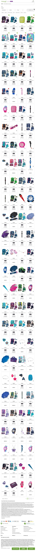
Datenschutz (14, 529)
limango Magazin (3, 529)
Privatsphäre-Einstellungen (16, 532)
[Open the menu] (2, 4)
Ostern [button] (6, 12)
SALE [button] (14, 12)
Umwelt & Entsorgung (27, 529)
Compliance (13, 530)
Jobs (1, 531)
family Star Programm (4, 527)
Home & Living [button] (10, 12)
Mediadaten (2, 533)
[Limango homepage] (3, 1)
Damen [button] (25, 12)
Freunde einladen (3, 528)
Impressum (13, 531)
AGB (12, 527)
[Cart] (8, 23)
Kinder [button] (3, 12)
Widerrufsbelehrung (15, 528)
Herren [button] (22, 12)
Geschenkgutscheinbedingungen (16, 533)
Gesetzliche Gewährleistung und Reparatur (29, 531)
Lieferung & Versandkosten (27, 527)
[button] (4, 10)
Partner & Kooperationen (4, 530)
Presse (2, 532)
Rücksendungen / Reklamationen (28, 528)
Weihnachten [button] (18, 12)
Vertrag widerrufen (26, 530)
